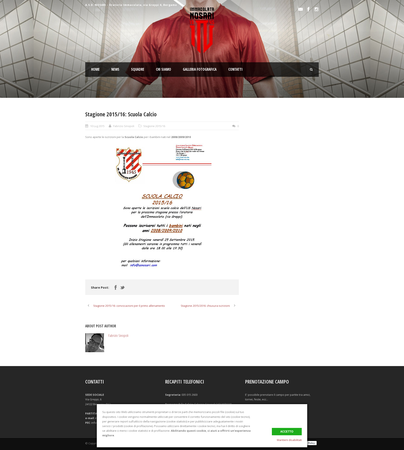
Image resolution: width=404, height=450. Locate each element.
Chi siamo (163, 69)
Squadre (137, 69)
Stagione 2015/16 (154, 126)
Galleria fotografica (200, 69)
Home (95, 69)
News (115, 69)
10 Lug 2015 (97, 126)
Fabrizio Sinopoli (123, 126)
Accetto (286, 431)
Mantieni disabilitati (289, 440)
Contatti (235, 69)
